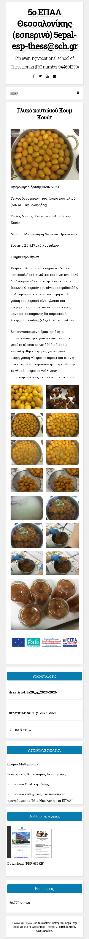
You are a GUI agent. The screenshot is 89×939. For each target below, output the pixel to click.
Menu (14, 93)
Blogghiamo (64, 926)
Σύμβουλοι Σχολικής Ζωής (28, 784)
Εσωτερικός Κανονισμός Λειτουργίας (36, 774)
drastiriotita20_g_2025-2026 (33, 692)
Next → (26, 729)
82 (17, 729)
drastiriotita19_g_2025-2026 (33, 713)
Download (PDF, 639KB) (25, 863)
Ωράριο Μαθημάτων (22, 764)
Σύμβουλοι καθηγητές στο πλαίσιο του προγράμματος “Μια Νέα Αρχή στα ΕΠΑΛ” (40, 795)
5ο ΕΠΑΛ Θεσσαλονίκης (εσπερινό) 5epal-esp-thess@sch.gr (44, 29)
